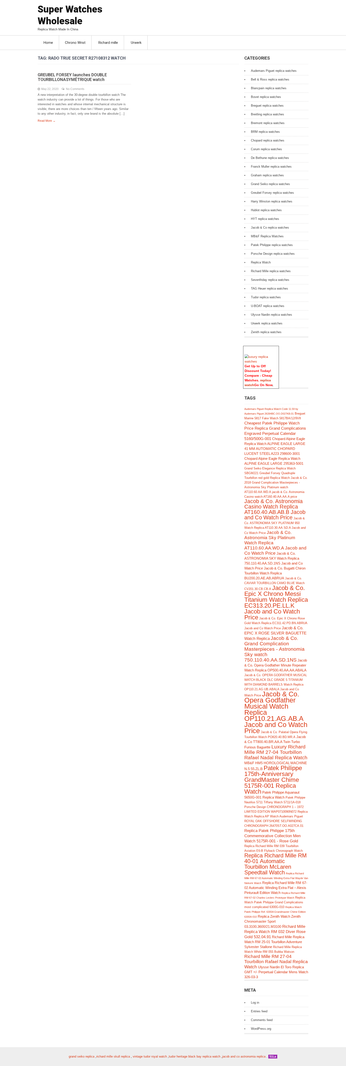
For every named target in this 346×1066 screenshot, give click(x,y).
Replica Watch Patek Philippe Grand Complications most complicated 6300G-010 (274, 902)
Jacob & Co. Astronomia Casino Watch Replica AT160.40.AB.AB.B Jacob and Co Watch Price (275, 509)
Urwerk (136, 42)
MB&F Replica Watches (267, 236)
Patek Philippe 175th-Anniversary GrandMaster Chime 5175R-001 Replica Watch (273, 780)
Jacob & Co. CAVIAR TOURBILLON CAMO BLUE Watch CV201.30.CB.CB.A (274, 584)
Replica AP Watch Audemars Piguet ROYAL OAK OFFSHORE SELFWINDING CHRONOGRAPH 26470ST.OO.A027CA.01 (273, 821)
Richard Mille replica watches (271, 271)
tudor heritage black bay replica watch (194, 1056)
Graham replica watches (267, 175)
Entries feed (259, 1011)
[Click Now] (261, 361)
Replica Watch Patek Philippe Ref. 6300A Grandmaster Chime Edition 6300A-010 (275, 912)
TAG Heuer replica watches (269, 288)
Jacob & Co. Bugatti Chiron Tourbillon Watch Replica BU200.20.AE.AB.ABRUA (275, 573)
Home (48, 42)
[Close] (277, 348)
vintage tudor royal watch (150, 1056)
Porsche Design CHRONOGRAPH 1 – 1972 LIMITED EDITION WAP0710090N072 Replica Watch (276, 811)
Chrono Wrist (75, 42)
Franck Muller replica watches (271, 166)
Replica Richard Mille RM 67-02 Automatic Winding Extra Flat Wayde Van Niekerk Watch (276, 878)
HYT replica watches (265, 219)
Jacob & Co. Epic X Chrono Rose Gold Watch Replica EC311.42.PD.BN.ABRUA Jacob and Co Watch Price (275, 623)
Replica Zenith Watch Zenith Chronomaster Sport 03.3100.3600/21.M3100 (272, 921)
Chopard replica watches (267, 140)
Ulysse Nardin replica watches (271, 314)
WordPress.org (261, 1028)
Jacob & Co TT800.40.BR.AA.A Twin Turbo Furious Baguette (275, 742)
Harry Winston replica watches (271, 201)
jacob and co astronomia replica (244, 1056)
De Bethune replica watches (270, 158)
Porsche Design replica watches (273, 253)
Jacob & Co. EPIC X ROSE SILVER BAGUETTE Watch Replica (275, 633)
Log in (255, 1002)
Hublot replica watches (266, 210)
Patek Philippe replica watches (272, 245)
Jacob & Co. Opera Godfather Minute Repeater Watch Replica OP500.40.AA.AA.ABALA (275, 665)
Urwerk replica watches (266, 323)
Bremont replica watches (268, 123)
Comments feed (262, 1020)
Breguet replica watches (267, 105)
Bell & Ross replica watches (270, 79)
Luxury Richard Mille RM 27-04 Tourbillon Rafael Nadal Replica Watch (275, 752)
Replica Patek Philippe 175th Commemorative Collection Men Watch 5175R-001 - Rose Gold (272, 835)
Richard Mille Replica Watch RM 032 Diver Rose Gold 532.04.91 (275, 931)
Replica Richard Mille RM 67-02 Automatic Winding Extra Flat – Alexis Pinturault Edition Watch (275, 888)
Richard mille (108, 42)
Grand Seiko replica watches (270, 184)
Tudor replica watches (266, 297)
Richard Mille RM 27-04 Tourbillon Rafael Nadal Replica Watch (276, 961)
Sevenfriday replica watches (270, 280)
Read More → (47, 120)
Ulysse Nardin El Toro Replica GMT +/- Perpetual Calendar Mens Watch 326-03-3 (276, 972)
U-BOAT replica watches (267, 306)
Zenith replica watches (266, 332)
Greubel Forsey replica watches (272, 192)
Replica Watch (261, 262)
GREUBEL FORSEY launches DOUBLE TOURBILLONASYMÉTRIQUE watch (72, 77)
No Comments (75, 89)
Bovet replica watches (266, 97)
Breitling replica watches (267, 114)
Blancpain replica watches (268, 88)
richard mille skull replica (113, 1056)
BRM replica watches (265, 131)
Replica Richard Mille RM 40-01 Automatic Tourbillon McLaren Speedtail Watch (275, 864)
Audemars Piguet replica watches (274, 71)
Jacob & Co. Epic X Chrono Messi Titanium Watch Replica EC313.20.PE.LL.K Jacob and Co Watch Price (276, 603)
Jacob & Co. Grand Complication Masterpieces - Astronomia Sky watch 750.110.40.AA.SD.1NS (274, 648)
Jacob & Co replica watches (270, 227)
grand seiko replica (81, 1056)
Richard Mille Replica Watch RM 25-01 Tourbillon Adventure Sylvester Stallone (274, 942)
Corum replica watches (266, 149)
